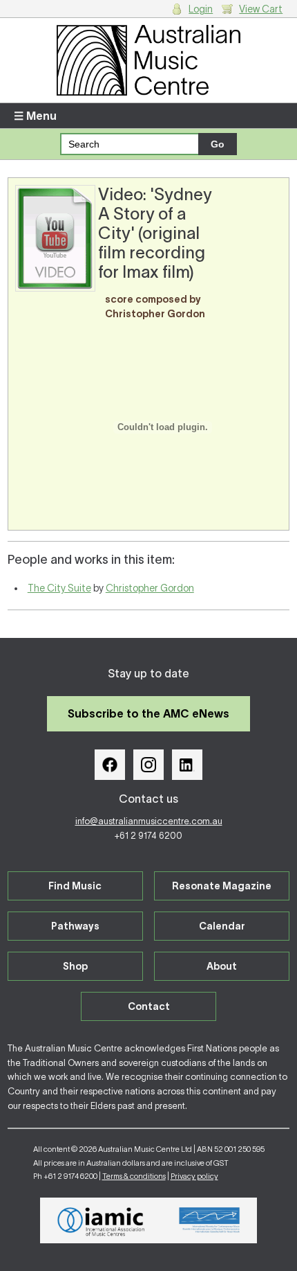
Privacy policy (194, 1176)
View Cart (260, 9)
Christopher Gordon (150, 588)
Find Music (75, 885)
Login (201, 9)
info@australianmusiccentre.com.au (148, 821)
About (222, 966)
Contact (149, 1006)
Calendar (222, 926)
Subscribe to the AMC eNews (148, 713)
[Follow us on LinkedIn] (187, 764)
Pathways (75, 926)
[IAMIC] (101, 1220)
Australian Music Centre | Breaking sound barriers (149, 60)
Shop (75, 966)
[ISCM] (209, 1220)
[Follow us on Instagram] (148, 764)
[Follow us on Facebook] (110, 764)
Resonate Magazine (221, 885)
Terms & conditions (134, 1176)
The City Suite (59, 588)
